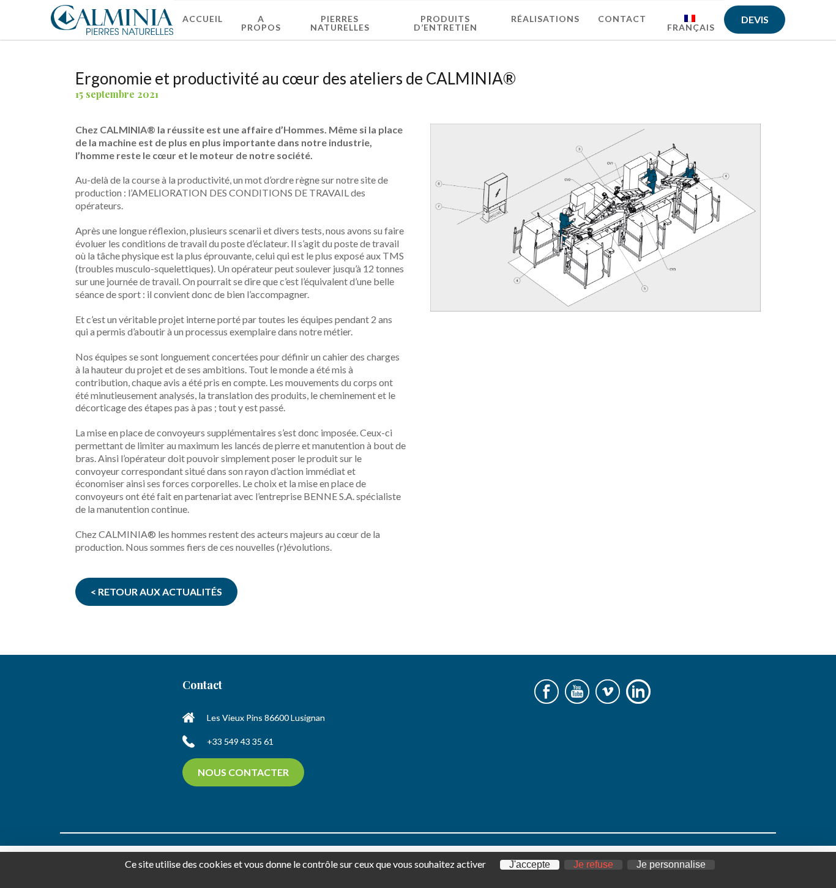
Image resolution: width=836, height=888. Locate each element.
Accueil (202, 18)
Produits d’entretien (445, 22)
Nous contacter (243, 772)
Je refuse (593, 865)
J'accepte (529, 865)
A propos (261, 22)
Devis (755, 19)
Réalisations (545, 18)
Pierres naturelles (340, 22)
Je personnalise (671, 865)
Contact (622, 18)
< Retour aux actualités (156, 591)
